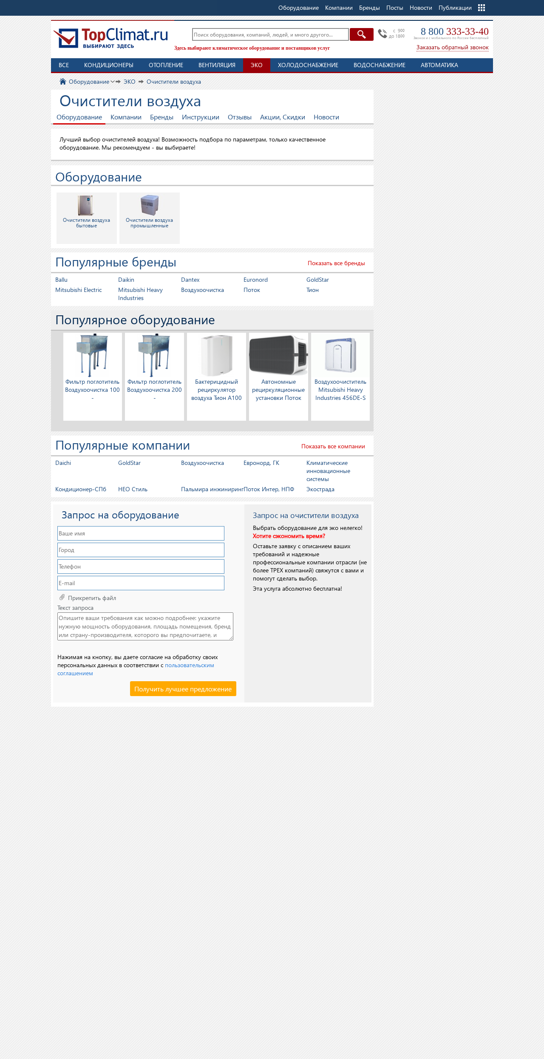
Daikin (126, 279)
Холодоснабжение (308, 65)
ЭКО (257, 65)
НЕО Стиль (132, 489)
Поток (252, 290)
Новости (421, 7)
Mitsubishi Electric (78, 290)
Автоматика (439, 65)
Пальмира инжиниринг (212, 489)
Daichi (63, 463)
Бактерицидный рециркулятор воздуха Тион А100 (216, 389)
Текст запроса (75, 607)
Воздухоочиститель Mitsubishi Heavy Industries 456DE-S (340, 389)
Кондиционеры (108, 65)
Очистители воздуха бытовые (86, 223)
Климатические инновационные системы (328, 471)
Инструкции (200, 116)
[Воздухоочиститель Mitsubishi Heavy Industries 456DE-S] (340, 355)
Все (64, 65)
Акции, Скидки (282, 116)
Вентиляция (216, 65)
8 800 (455, 31)
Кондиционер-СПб (80, 489)
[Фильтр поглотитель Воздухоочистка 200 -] (154, 355)
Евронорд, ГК (261, 463)
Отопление (166, 65)
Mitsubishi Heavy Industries (140, 294)
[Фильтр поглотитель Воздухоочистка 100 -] (92, 355)
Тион (312, 290)
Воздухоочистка (202, 290)
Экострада (320, 489)
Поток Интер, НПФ (269, 489)
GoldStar (317, 279)
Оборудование (79, 116)
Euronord (256, 279)
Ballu (61, 279)
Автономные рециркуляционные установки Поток (278, 389)
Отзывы (240, 116)
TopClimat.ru (110, 38)
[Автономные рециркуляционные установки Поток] (278, 355)
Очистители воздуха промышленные (149, 223)
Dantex (190, 279)
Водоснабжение (379, 65)
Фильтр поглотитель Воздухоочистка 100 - (92, 389)
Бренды (161, 116)
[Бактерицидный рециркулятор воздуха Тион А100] (216, 355)
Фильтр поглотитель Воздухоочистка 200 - (154, 389)
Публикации (455, 7)
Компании (126, 116)
